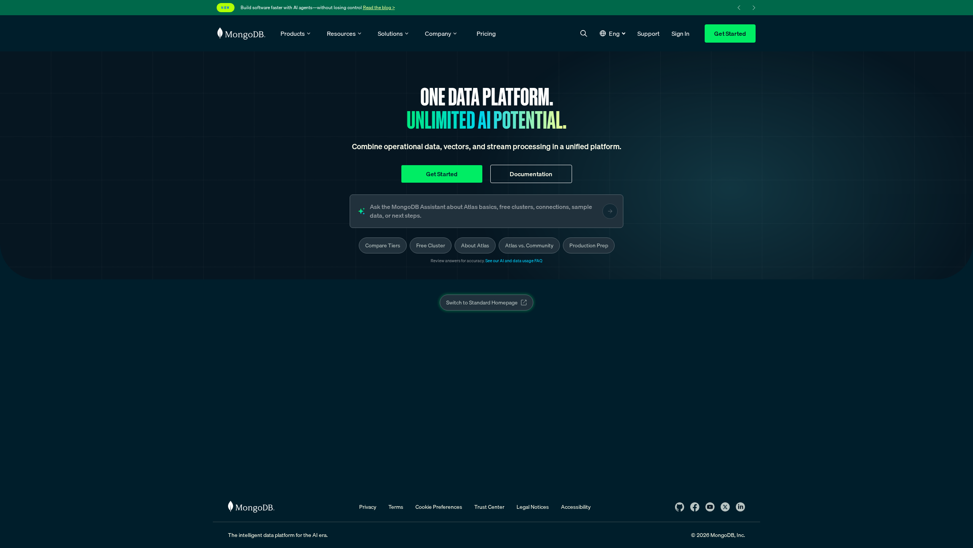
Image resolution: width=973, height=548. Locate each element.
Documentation (531, 174)
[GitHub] (679, 506)
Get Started (730, 33)
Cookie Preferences (438, 507)
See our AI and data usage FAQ (513, 260)
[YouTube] (710, 506)
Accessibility (576, 507)
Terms (395, 507)
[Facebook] (694, 506)
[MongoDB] (251, 507)
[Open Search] (584, 33)
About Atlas (475, 245)
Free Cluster (430, 245)
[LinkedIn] (740, 506)
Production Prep (588, 245)
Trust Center (489, 507)
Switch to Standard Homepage (482, 302)
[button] (612, 33)
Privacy (367, 507)
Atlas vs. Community (529, 245)
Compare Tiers (382, 245)
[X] (725, 506)
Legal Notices (533, 507)
